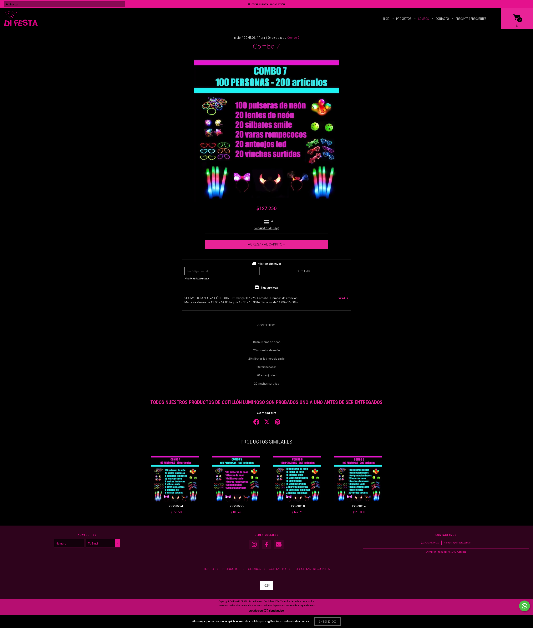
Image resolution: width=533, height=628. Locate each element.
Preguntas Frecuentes (470, 18)
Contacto (442, 18)
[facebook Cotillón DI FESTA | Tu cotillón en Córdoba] (266, 544)
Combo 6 (359, 506)
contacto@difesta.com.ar (457, 542)
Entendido (327, 621)
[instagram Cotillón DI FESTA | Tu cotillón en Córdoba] (254, 544)
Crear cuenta (260, 4)
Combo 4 (176, 506)
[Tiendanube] (266, 612)
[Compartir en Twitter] (267, 422)
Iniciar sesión (277, 4)
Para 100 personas (271, 37)
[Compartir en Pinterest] (277, 422)
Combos (423, 18)
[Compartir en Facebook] (256, 422)
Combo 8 (298, 506)
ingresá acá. (279, 605)
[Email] (279, 544)
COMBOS (250, 37)
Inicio (386, 18)
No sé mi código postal (196, 278)
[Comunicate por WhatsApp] (524, 606)
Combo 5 (237, 506)
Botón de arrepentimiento (301, 605)
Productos (403, 18)
